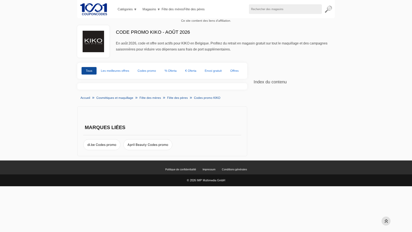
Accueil (85, 97)
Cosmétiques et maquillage (114, 97)
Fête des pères (194, 9)
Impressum (209, 169)
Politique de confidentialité (180, 169)
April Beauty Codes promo (147, 145)
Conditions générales (234, 169)
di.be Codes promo (101, 145)
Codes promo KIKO (207, 97)
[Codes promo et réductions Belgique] (93, 9)
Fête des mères (173, 9)
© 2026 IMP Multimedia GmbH (206, 180)
